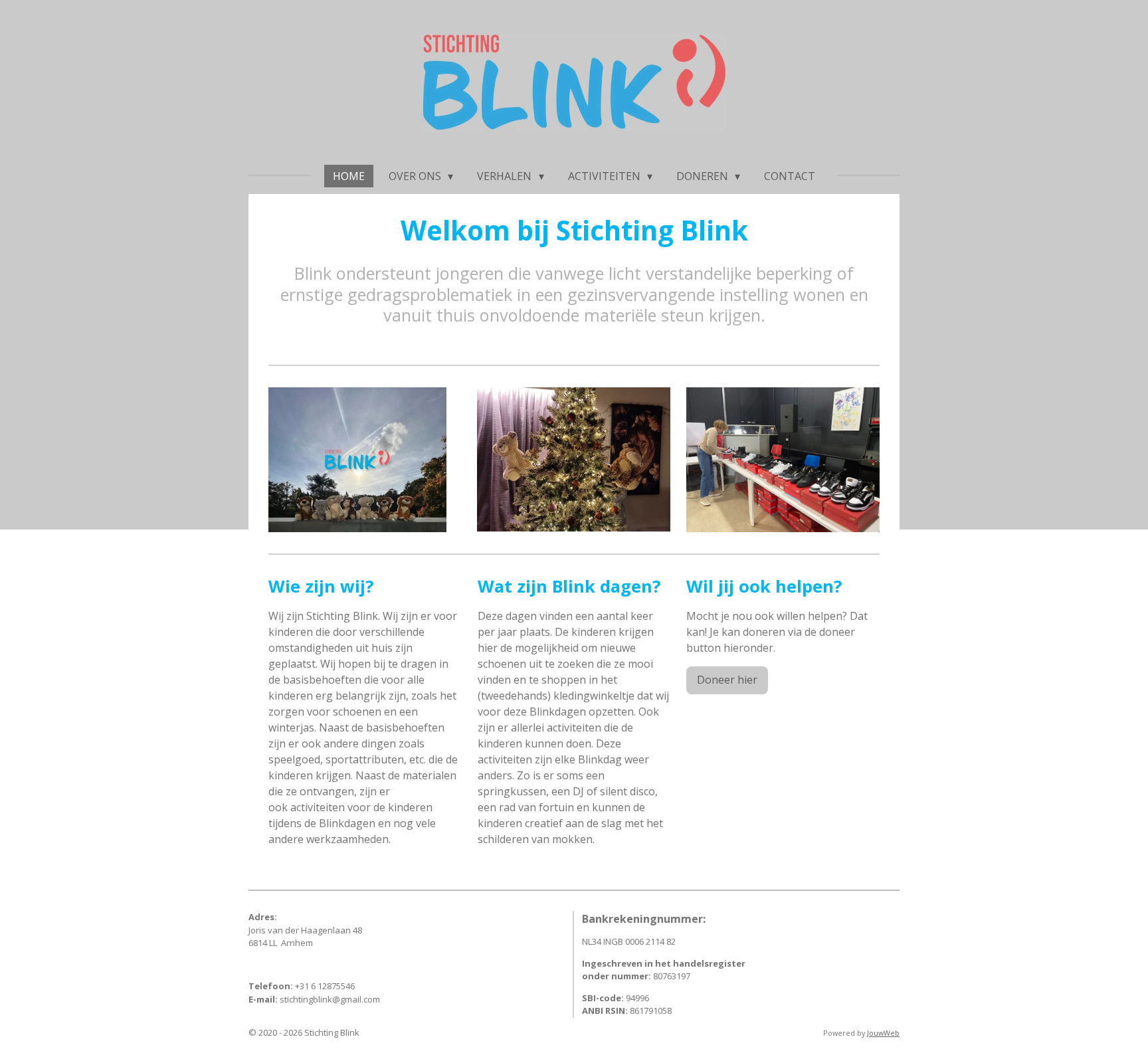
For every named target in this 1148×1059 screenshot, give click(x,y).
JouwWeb (883, 1033)
